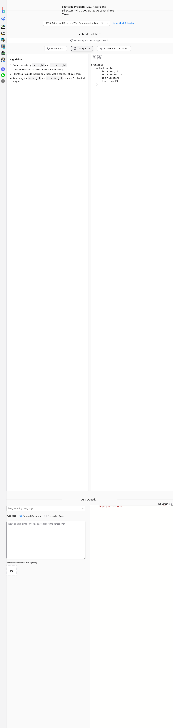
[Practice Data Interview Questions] (3, 34)
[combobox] (72, 23)
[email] (3, 81)
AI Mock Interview (125, 23)
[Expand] (3, 2)
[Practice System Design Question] (3, 27)
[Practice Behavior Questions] (3, 40)
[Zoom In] (94, 57)
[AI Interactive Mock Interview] (3, 47)
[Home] (3, 10)
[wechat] (3, 75)
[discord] (3, 69)
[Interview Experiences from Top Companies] (3, 60)
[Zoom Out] (99, 57)
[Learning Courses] (3, 53)
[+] (11, 570)
